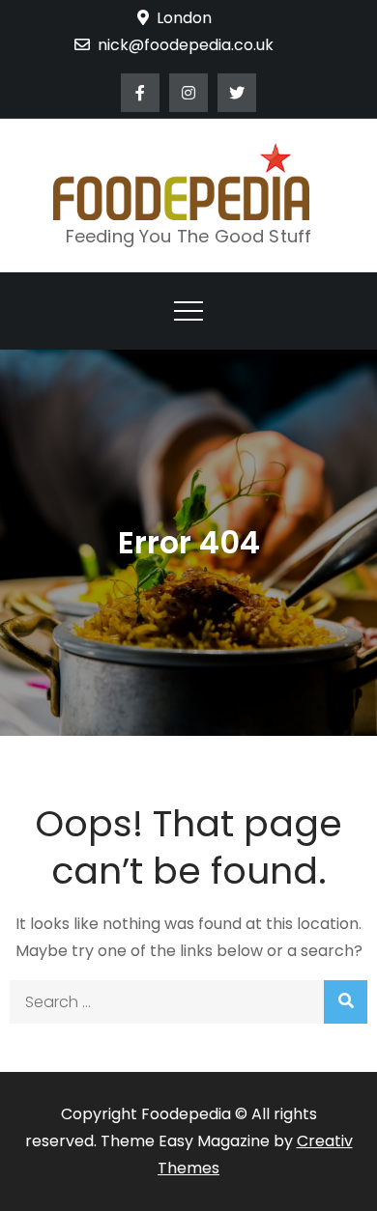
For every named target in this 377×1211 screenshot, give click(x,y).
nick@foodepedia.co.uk (186, 45)
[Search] (345, 1002)
